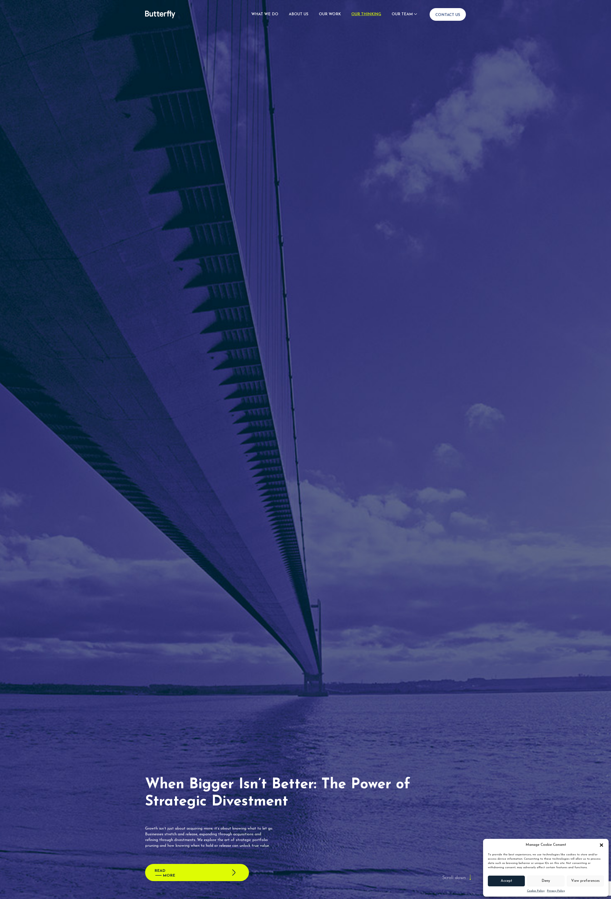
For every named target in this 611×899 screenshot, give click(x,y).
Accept (506, 881)
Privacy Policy (556, 890)
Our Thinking (366, 14)
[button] (601, 845)
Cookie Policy (536, 890)
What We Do (264, 14)
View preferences (585, 881)
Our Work (330, 14)
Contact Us (447, 15)
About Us (298, 14)
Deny (546, 881)
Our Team (402, 14)
